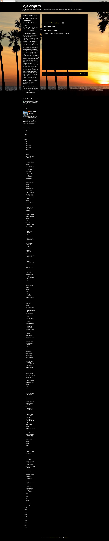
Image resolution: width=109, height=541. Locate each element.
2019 (25, 143)
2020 (25, 141)
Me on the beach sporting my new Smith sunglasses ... (30, 325)
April (27, 498)
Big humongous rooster (29, 344)
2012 (25, 520)
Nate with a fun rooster (29, 268)
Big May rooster (30, 399)
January (28, 505)
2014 (25, 516)
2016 (25, 512)
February (28, 502)
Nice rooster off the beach (29, 368)
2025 (25, 130)
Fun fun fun (28, 371)
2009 (25, 527)
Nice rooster (29, 355)
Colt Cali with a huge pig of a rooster (29, 231)
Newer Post (46, 74)
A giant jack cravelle (28, 251)
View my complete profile (29, 123)
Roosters (28, 469)
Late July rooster (30, 182)
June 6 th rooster (30, 329)
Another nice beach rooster (30, 450)
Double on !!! (29, 439)
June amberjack (30, 382)
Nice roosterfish (29, 202)
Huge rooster (29, 335)
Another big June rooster (30, 338)
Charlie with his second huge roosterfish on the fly (30, 415)
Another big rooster (28, 332)
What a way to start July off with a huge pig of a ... (30, 239)
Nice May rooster (30, 474)
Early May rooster (30, 483)
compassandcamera (53, 537)
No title (27, 164)
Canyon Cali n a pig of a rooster (30, 191)
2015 (25, 514)
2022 (25, 137)
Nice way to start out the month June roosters (30, 379)
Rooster (28, 287)
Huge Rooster (29, 396)
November (28, 147)
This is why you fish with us (29, 207)
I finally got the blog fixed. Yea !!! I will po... (30, 490)
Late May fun (29, 447)
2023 (25, 134)
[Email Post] (63, 23)
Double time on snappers (29, 404)
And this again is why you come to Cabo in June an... (30, 309)
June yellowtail (29, 285)
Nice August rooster (29, 179)
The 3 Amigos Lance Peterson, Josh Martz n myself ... (30, 262)
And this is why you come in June (29, 315)
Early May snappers (28, 485)
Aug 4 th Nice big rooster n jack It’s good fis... (30, 168)
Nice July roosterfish (29, 211)
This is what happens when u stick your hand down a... (30, 409)
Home (65, 74)
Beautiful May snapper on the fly (30, 421)
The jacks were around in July (30, 223)
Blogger (66, 537)
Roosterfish (28, 472)
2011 (25, 523)
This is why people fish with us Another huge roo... (30, 255)
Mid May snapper (30, 432)
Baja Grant (33, 111)
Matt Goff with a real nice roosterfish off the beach (30, 363)
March (27, 500)
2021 (25, 139)
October (28, 149)
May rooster (29, 476)
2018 (25, 507)
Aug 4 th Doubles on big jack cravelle (30, 157)
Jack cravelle (29, 353)
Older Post (83, 74)
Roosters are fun (30, 216)
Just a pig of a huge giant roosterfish (29, 175)
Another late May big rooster (30, 394)
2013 (25, 518)
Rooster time (29, 391)
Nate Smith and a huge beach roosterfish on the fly (30, 276)
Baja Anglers (31, 6)
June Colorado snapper (29, 247)
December (28, 145)
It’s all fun (28, 303)
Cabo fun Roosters (28, 458)
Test (27, 493)
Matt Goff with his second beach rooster (30, 320)
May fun (28, 455)
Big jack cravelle (30, 401)
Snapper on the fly (30, 375)
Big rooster (28, 171)
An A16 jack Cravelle (28, 294)
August (28, 154)
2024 (25, 132)
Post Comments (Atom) (68, 78)
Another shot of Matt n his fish (30, 358)
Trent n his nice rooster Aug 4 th (30, 161)
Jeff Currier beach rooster (30, 467)
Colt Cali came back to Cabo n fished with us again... (30, 196)
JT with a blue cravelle (29, 244)
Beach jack (28, 453)
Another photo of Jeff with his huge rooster (30, 463)
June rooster (29, 351)
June (27, 496)
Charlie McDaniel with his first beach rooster (30, 436)
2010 (25, 525)
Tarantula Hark (29, 341)
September (29, 152)
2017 (25, 509)
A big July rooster (30, 214)
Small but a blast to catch (30, 271)
